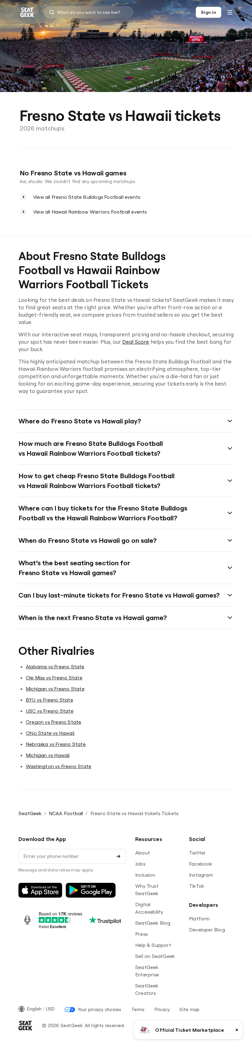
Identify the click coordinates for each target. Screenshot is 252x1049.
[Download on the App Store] (40, 890)
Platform (199, 918)
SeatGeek (30, 813)
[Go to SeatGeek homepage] (27, 12)
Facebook (200, 864)
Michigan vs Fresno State (55, 689)
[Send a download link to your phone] (118, 856)
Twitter (197, 853)
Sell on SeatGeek (155, 956)
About (142, 853)
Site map (189, 1009)
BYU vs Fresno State (49, 700)
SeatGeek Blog (153, 923)
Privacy (162, 1009)
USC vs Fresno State (49, 711)
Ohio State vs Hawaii (50, 733)
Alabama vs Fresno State (55, 666)
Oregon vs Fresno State (53, 722)
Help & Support (153, 945)
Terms (138, 1009)
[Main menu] (230, 12)
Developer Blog (207, 930)
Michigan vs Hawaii (48, 755)
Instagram (201, 875)
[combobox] (88, 12)
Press (141, 934)
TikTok (196, 886)
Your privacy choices (99, 1009)
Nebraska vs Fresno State (56, 744)
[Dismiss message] (237, 1030)
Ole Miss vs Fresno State (54, 678)
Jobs (140, 864)
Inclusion (145, 875)
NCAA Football (66, 813)
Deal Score (135, 341)
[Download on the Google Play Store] (91, 890)
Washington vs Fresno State (58, 766)
